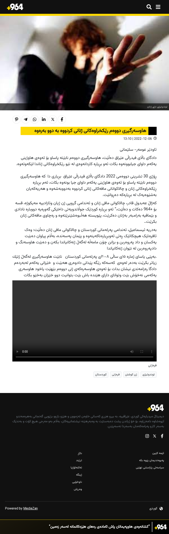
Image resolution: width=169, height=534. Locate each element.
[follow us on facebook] (162, 437)
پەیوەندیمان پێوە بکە (151, 460)
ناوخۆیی (77, 482)
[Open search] (149, 6)
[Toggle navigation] (158, 6)
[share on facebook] (62, 119)
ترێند (79, 460)
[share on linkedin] (44, 119)
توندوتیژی (148, 374)
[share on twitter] (53, 119)
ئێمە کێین (158, 453)
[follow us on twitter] (155, 437)
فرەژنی (116, 374)
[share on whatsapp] (35, 119)
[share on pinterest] (16, 119)
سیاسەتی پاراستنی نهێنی (150, 468)
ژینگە (79, 475)
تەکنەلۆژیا (76, 468)
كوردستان (101, 374)
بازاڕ (80, 453)
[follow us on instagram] (147, 437)
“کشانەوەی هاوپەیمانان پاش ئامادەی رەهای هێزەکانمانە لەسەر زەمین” (99, 527)
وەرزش (78, 489)
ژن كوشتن (131, 374)
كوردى (153, 508)
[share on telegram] (25, 119)
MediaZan (30, 508)
